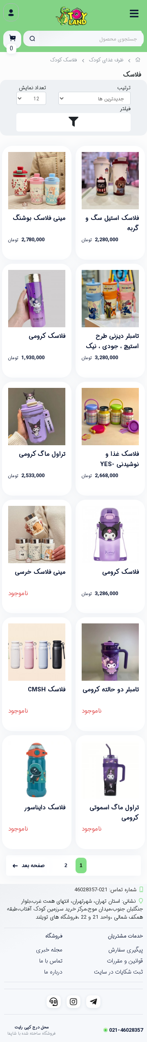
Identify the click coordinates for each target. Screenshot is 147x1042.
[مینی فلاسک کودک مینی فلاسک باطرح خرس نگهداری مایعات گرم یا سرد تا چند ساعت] (36, 534)
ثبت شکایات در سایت (118, 971)
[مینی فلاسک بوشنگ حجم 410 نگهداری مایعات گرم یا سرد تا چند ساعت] (36, 180)
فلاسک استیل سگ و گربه (112, 222)
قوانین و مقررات (125, 960)
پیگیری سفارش (125, 949)
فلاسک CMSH (46, 690)
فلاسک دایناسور (44, 808)
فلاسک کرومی (47, 336)
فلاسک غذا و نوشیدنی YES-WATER (119, 458)
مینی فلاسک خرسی (40, 572)
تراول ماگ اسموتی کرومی (114, 812)
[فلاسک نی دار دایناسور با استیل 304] (36, 770)
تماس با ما (50, 960)
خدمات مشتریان (125, 936)
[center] (32, 38)
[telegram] (93, 1001)
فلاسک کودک (63, 60)
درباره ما (53, 971)
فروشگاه (53, 936)
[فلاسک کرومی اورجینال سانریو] (110, 534)
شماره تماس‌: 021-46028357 (105, 890)
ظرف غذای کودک (106, 60)
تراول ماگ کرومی (42, 454)
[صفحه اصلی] (138, 61)
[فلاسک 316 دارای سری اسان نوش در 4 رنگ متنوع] (36, 652)
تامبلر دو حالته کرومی (110, 690)
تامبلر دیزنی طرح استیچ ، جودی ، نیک (112, 340)
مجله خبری (49, 949)
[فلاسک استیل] (110, 180)
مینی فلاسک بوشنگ (39, 218)
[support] (54, 1001)
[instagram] (74, 1001)
